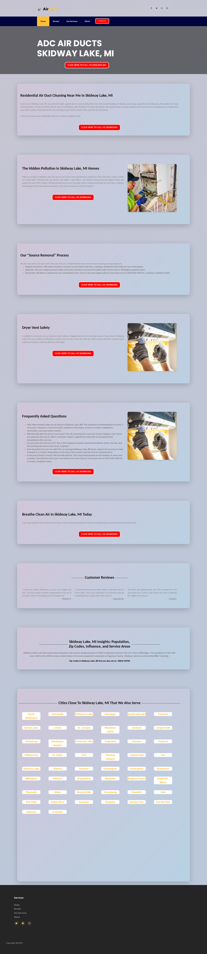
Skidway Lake (31, 768)
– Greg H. (172, 599)
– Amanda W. (118, 599)
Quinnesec (163, 768)
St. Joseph (84, 727)
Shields (57, 768)
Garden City (137, 802)
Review (56, 21)
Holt (84, 755)
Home (43, 21)
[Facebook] (22, 923)
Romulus (84, 802)
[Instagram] (29, 923)
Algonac (31, 811)
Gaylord (163, 741)
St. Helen (57, 755)
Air (50, 9)
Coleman (57, 811)
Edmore (57, 778)
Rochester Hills (84, 741)
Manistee (110, 778)
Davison (84, 768)
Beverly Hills (84, 792)
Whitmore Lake (84, 714)
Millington (31, 778)
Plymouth (31, 792)
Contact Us (102, 21)
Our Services (72, 21)
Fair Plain (31, 802)
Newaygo (110, 714)
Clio (163, 755)
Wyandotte (84, 778)
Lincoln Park (163, 802)
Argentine (110, 741)
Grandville (57, 714)
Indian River (57, 802)
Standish (137, 792)
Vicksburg (31, 741)
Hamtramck (136, 768)
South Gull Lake (137, 714)
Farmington (110, 768)
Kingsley (110, 802)
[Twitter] (16, 923)
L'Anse (57, 727)
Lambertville (136, 755)
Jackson (137, 727)
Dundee (136, 741)
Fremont (163, 714)
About (87, 21)
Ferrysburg (110, 792)
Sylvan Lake (31, 727)
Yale (163, 792)
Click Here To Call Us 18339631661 (99, 127)
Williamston (31, 755)
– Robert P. (66, 599)
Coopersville (163, 727)
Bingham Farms (137, 778)
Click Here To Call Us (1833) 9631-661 (87, 65)
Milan (58, 792)
